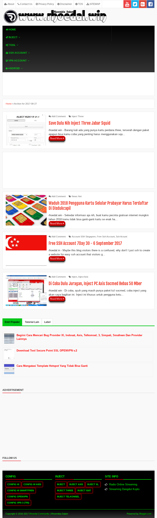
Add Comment (59, 116)
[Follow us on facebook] (150, 4)
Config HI (13, 484)
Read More (56, 138)
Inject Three (78, 116)
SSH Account (17, 52)
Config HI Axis (32, 484)
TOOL (12, 45)
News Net (77, 196)
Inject (12, 37)
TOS (80, 4)
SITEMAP (94, 4)
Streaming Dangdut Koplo (124, 489)
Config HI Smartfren (20, 490)
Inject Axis (83, 277)
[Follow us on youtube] (127, 4)
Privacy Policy (46, 4)
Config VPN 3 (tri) (18, 502)
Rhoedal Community (39, 513)
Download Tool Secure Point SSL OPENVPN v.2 (47, 350)
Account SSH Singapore (84, 236)
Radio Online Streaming (123, 484)
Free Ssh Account (106, 236)
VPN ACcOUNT (17, 60)
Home (12, 29)
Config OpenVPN (17, 496)
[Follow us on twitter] (135, 4)
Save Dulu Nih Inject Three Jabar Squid (79, 123)
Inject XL (93, 484)
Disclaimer (65, 4)
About (10, 4)
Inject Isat (84, 490)
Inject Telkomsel (68, 496)
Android (14, 68)
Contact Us (25, 4)
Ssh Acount (121, 236)
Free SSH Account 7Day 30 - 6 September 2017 (85, 243)
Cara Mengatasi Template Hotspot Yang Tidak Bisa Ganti (52, 365)
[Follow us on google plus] (143, 4)
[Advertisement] (78, 170)
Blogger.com (145, 513)
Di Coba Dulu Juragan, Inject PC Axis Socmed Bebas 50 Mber (95, 283)
